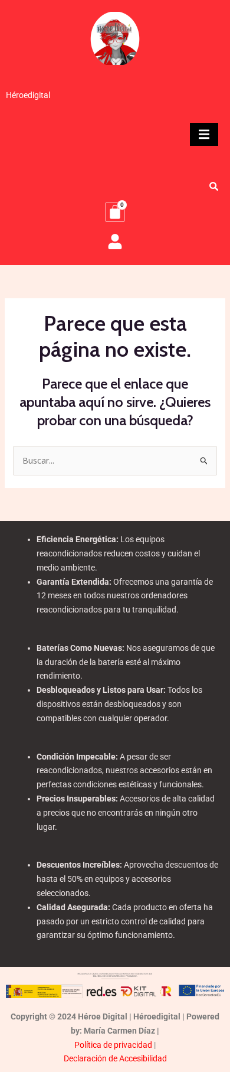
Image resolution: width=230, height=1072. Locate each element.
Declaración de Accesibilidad (115, 1058)
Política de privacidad (113, 1045)
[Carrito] (115, 212)
